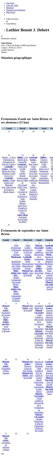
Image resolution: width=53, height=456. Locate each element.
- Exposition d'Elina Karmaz (6, 367)
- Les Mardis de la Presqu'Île (22, 159)
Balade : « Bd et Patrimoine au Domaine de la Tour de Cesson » (9, 160)
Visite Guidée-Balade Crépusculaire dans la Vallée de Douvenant (22, 178)
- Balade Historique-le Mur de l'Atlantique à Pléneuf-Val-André (39, 339)
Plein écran (10, 12)
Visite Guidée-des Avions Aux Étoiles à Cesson (33, 184)
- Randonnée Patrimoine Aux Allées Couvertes (16, 263)
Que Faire (10, 3)
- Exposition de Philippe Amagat (6, 443)
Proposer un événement (15, 10)
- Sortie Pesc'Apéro (33, 160)
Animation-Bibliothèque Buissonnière (44, 180)
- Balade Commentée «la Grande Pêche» (16, 278)
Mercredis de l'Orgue (27, 267)
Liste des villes (12, 5)
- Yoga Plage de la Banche (39, 272)
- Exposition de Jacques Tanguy (6, 311)
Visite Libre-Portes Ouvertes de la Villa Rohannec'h (22, 192)
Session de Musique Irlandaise (39, 364)
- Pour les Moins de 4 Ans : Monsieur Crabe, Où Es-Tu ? (9, 171)
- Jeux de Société (27, 273)
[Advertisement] (26, 88)
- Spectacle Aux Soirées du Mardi (22, 218)
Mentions (10, 8)
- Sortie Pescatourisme (27, 260)
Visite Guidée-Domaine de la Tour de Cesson (33, 171)
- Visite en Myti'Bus (44, 159)
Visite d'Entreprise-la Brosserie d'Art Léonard (16, 250)
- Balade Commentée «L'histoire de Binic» (16, 294)
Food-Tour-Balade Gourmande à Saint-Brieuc (39, 387)
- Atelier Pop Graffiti (22, 166)
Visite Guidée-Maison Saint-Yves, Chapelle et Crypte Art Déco (22, 206)
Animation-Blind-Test (39, 307)
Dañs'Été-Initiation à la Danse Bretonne (33, 195)
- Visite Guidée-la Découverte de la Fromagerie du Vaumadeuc (39, 254)
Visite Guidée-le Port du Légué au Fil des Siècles (39, 374)
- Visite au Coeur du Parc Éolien (27, 366)
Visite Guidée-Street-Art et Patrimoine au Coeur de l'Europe (44, 170)
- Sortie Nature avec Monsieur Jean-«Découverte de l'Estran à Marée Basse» (9, 185)
